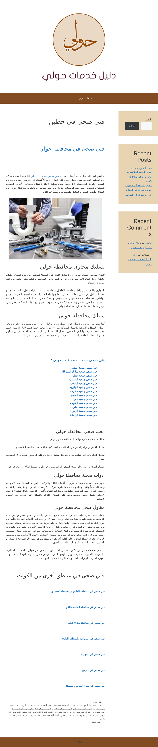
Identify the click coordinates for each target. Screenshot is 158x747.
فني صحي (96, 701)
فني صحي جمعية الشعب (83, 383)
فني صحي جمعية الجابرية (83, 387)
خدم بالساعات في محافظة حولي (140, 259)
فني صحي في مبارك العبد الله (64, 715)
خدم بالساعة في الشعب (138, 194)
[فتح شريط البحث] (67, 98)
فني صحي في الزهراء (29, 705)
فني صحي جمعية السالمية (83, 379)
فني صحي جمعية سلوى (84, 407)
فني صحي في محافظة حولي (72, 148)
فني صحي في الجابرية (72, 705)
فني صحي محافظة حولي (45, 176)
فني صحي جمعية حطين (84, 375)
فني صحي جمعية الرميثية (83, 414)
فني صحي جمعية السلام (84, 395)
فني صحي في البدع (92, 705)
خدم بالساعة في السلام (139, 189)
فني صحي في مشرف (40, 715)
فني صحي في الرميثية (51, 705)
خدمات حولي (85, 98)
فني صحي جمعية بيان (85, 399)
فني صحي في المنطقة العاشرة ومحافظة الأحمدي (78, 591)
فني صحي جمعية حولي (84, 367)
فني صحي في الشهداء (41, 708)
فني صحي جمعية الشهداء (83, 403)
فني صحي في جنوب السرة (54, 711)
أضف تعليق (96, 721)
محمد (149, 242)
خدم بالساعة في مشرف (138, 185)
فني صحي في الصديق (20, 708)
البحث (148, 119)
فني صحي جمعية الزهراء (83, 410)
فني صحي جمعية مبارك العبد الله (79, 371)
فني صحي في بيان (76, 711)
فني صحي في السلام (82, 708)
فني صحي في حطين (31, 711)
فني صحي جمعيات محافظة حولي (79, 360)
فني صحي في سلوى (89, 715)
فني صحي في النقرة (95, 711)
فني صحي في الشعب (62, 708)
